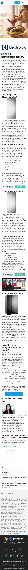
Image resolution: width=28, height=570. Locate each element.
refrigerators (21, 86)
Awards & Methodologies (17, 548)
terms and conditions (23, 564)
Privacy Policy (8, 548)
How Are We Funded (20, 531)
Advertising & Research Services (9, 549)
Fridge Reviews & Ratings (14, 394)
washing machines (6, 86)
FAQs (24, 549)
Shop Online (20, 186)
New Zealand (19, 549)
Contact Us (14, 551)
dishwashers (15, 86)
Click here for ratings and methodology (9, 456)
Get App (17, 2)
